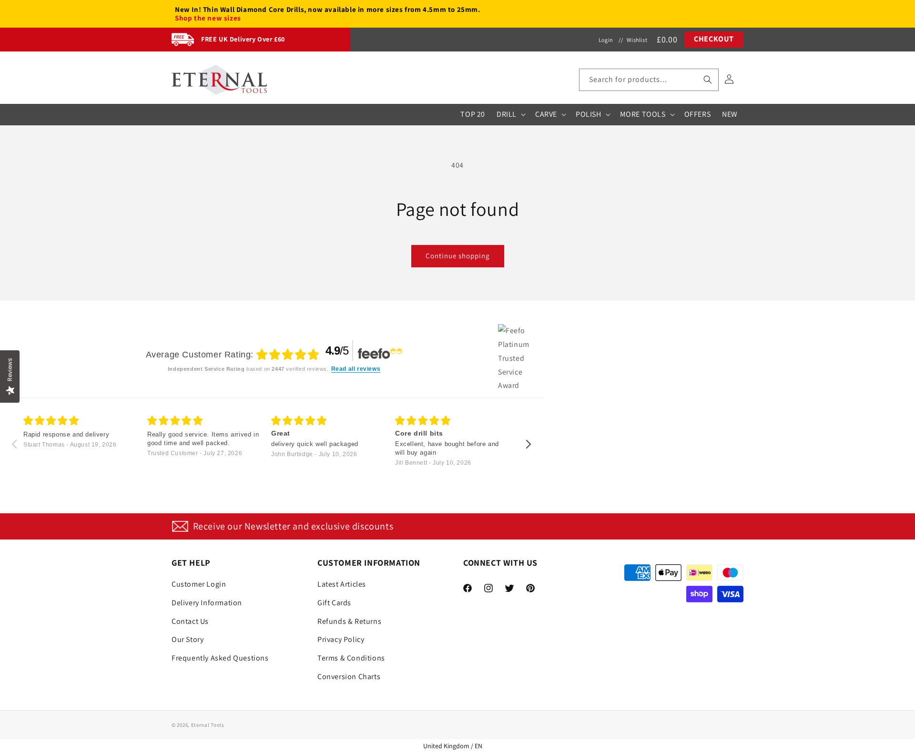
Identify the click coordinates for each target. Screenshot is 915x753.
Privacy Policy (340, 639)
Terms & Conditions (351, 658)
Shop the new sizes (208, 18)
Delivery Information (207, 603)
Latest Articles (341, 584)
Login (606, 39)
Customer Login (199, 584)
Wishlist (637, 39)
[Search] (707, 79)
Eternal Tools (207, 725)
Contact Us (190, 621)
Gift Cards (334, 603)
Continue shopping (458, 255)
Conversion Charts (348, 677)
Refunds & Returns (349, 621)
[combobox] (649, 80)
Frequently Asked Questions (220, 658)
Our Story (187, 639)
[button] (649, 80)
